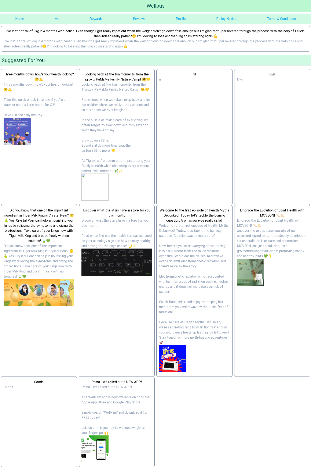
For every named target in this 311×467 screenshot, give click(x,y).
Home (19, 19)
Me (56, 19)
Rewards (96, 19)
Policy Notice (226, 19)
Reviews (139, 19)
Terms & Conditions (281, 19)
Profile (181, 19)
